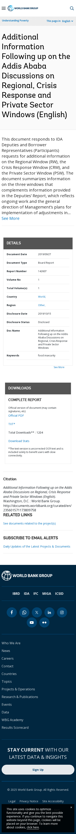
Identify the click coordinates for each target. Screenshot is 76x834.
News (6, 651)
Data (5, 712)
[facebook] (12, 612)
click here (33, 827)
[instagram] (62, 612)
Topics (7, 681)
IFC (35, 593)
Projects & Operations (18, 689)
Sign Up (38, 770)
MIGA (46, 593)
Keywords (13, 355)
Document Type (17, 262)
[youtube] (32, 622)
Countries (9, 674)
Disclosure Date (17, 313)
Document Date (17, 254)
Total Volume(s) (17, 288)
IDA (26, 593)
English (66, 21)
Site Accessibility (53, 801)
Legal (11, 801)
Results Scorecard (15, 727)
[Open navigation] (4, 8)
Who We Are (11, 643)
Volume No (14, 279)
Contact (7, 666)
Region (11, 305)
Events (7, 704)
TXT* (11, 424)
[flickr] (44, 622)
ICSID (59, 593)
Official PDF (16, 415)
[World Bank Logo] (23, 8)
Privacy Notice (28, 801)
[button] (72, 8)
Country (12, 296)
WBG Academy (12, 720)
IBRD (16, 593)
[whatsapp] (24, 612)
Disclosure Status (18, 322)
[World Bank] (38, 576)
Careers (8, 658)
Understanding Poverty (15, 20)
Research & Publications (20, 697)
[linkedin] (49, 612)
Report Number (17, 271)
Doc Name (13, 330)
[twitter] (37, 612)
